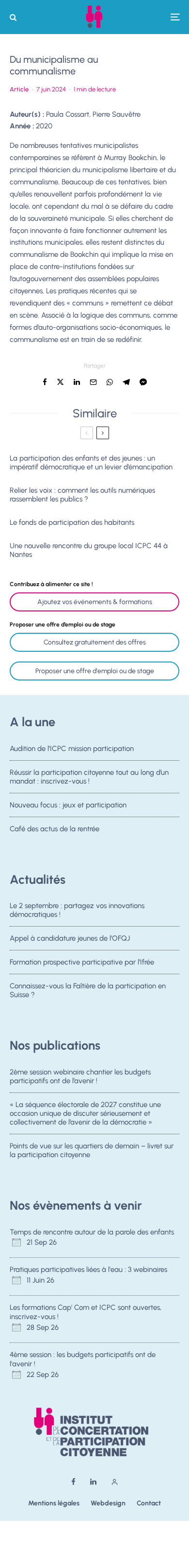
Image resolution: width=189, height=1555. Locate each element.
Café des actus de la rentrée (54, 828)
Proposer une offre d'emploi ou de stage (94, 671)
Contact (149, 1503)
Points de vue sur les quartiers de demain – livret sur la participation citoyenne (91, 1150)
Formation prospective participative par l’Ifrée (82, 962)
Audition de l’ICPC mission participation (72, 748)
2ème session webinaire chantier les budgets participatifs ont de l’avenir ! (80, 1076)
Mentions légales (53, 1503)
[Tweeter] (60, 382)
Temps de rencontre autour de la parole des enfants (92, 1232)
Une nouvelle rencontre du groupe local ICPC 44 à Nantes (89, 550)
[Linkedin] (93, 1482)
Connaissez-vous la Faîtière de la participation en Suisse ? (88, 990)
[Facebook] (73, 1482)
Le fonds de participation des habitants (72, 522)
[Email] (93, 382)
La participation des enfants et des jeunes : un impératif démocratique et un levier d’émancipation (91, 462)
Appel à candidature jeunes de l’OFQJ (70, 938)
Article (19, 89)
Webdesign (108, 1503)
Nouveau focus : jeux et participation (68, 805)
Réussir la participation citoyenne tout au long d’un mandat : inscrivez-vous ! (89, 777)
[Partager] (45, 382)
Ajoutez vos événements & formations (94, 602)
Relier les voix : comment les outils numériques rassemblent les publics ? (82, 494)
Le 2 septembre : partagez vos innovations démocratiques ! (77, 910)
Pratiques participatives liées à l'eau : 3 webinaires (88, 1269)
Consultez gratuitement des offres (95, 642)
